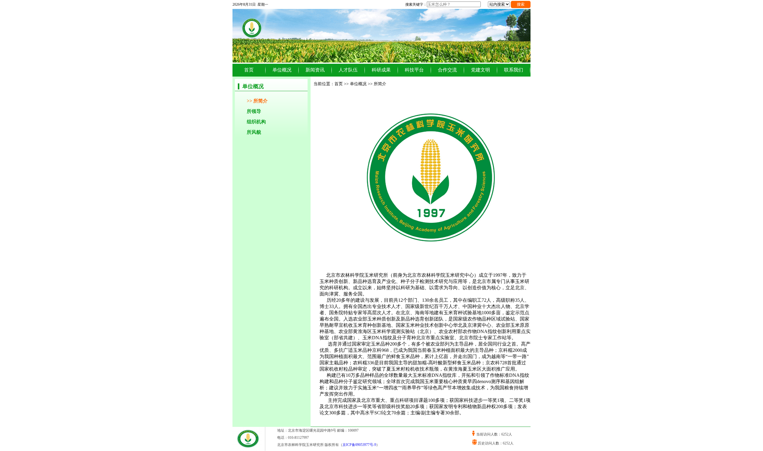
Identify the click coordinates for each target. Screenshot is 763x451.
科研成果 (381, 69)
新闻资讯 (315, 69)
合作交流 (447, 69)
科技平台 (414, 69)
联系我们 (513, 69)
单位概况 (281, 69)
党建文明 (480, 69)
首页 (249, 69)
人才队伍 (348, 69)
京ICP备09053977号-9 (359, 445)
